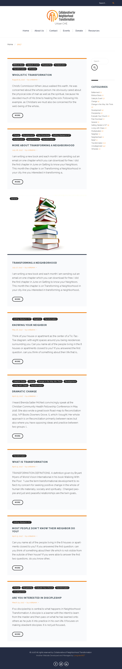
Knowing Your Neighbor (29, 325)
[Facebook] (56, 664)
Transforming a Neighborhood (34, 262)
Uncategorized (19, 592)
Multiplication (60, 65)
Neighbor (37, 319)
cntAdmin (34, 80)
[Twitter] (61, 664)
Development (28, 135)
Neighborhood (33, 139)
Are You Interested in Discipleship (37, 597)
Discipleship (47, 65)
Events (66, 30)
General (14, 199)
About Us (39, 30)
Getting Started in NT (61, 135)
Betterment (95, 92)
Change (16, 135)
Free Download (43, 135)
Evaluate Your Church (44, 588)
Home (26, 30)
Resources (93, 30)
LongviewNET (79, 655)
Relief (93, 140)
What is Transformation (30, 462)
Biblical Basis (18, 65)
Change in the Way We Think (50, 381)
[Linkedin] (66, 664)
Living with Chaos (20, 385)
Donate (79, 30)
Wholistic (32, 69)
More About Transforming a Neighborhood (43, 145)
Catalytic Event (33, 65)
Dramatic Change (24, 391)
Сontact (53, 30)
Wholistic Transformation (32, 75)
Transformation (19, 69)
